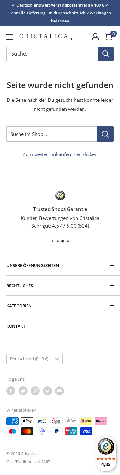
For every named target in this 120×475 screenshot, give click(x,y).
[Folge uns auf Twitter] (23, 390)
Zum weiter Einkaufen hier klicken (60, 154)
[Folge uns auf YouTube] (59, 390)
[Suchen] (106, 54)
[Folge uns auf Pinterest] (47, 390)
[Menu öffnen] (9, 37)
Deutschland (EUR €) (29, 359)
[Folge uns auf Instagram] (35, 390)
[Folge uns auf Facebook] (10, 390)
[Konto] (95, 36)
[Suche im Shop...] (105, 134)
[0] (108, 36)
